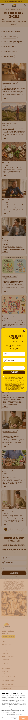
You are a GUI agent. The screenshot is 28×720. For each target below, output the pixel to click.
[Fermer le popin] (24, 331)
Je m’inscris (14, 372)
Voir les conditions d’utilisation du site (14, 389)
